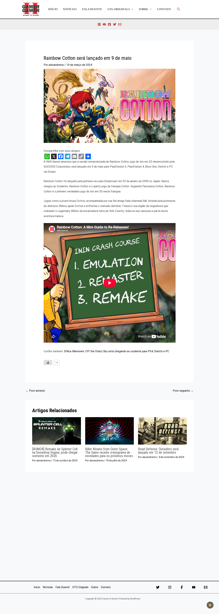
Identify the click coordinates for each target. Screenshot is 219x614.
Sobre (143, 9)
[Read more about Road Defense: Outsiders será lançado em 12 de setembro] (162, 430)
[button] (131, 9)
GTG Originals (118, 9)
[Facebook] (109, 24)
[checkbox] (210, 605)
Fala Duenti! (92, 9)
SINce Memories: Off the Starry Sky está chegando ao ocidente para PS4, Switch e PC (116, 351)
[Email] (205, 587)
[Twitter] (114, 24)
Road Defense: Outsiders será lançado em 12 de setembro (158, 451)
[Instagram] (99, 24)
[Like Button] (48, 362)
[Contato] (119, 24)
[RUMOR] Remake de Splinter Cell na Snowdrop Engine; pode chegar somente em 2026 (55, 452)
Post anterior (35, 390)
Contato (164, 9)
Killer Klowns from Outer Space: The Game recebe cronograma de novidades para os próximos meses (109, 452)
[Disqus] (109, 525)
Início (52, 9)
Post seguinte (183, 390)
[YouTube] (104, 24)
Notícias (70, 9)
